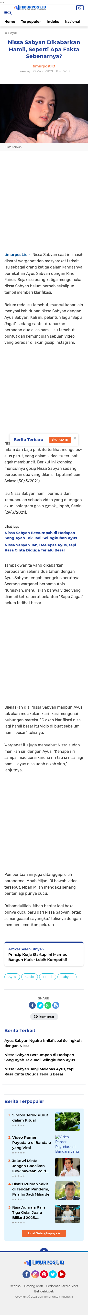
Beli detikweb (44, 1291)
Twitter (55, 1280)
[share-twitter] (40, 1005)
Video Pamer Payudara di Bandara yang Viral (31, 1142)
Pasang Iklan (33, 1286)
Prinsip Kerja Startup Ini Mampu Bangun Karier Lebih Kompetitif (37, 957)
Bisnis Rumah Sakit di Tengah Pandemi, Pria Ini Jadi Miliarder (31, 1189)
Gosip (29, 977)
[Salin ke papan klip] (55, 1005)
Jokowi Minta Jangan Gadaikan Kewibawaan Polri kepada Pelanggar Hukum (29, 1166)
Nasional (72, 21)
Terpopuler (31, 21)
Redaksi (15, 1286)
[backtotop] (44, 1252)
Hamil (47, 977)
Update (61, 440)
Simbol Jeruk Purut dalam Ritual (30, 1118)
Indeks (53, 21)
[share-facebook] (32, 1005)
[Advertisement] (44, 207)
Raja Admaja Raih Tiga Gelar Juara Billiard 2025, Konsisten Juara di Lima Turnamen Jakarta (29, 1212)
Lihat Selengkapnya (43, 1233)
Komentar (46, 1017)
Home (9, 21)
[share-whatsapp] (47, 1005)
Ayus (12, 977)
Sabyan (67, 977)
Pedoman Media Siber (62, 1286)
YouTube (65, 1280)
